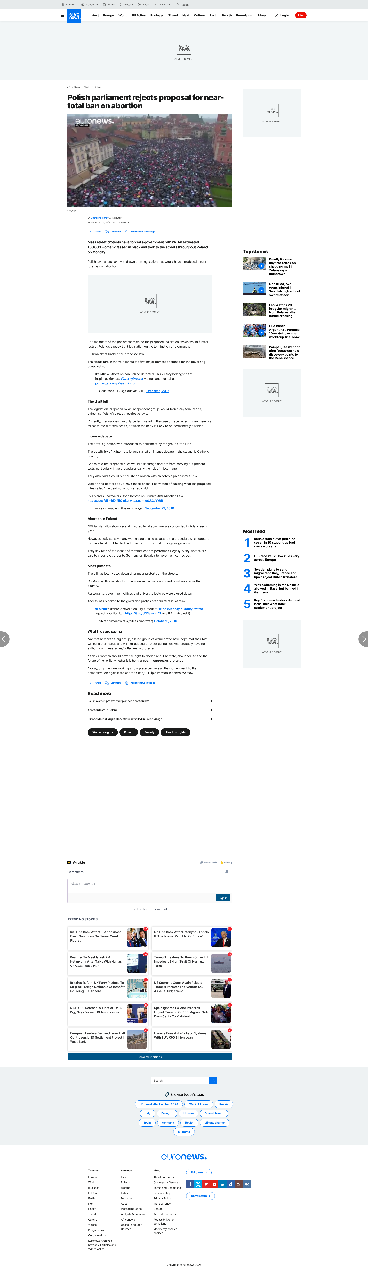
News (77, 87)
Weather (126, 1187)
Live (301, 15)
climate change (215, 1122)
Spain (147, 1122)
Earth (213, 15)
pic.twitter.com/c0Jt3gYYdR (143, 500)
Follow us (126, 1198)
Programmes (96, 1229)
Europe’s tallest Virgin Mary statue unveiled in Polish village (125, 719)
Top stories (255, 251)
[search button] (178, 5)
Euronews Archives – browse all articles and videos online (102, 1244)
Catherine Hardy (99, 217)
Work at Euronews (165, 1214)
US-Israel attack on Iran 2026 (159, 1104)
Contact (158, 1208)
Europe (108, 15)
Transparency (162, 1203)
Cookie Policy (162, 1192)
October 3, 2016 (165, 621)
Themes (93, 1170)
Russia (223, 1104)
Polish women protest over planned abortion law (118, 701)
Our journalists (97, 1235)
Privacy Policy (162, 1198)
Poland (98, 87)
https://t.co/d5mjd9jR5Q (105, 500)
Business (157, 15)
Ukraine (188, 1113)
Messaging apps (131, 1208)
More (157, 1170)
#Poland (101, 609)
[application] (149, 160)
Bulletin (125, 1182)
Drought (166, 1113)
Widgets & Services (133, 1214)
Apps (124, 1203)
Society (149, 732)
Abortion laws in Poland (103, 710)
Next (185, 15)
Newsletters (199, 1195)
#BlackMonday (169, 609)
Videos (92, 1224)
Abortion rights (175, 732)
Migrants (184, 1131)
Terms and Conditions (167, 1187)
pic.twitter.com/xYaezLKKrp (115, 383)
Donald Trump (214, 1113)
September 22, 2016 (159, 508)
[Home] (68, 87)
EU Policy (139, 15)
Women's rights (102, 732)
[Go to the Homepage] (74, 16)
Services (126, 1170)
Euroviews (244, 15)
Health (227, 15)
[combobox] (197, 5)
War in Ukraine (198, 1104)
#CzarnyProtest (132, 379)
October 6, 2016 (157, 391)
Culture (199, 15)
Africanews (128, 1219)
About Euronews (164, 1177)
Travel (173, 15)
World (122, 15)
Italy (147, 1113)
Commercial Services (167, 1182)
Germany (168, 1122)
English (69, 4)
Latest (94, 15)
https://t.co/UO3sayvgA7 (143, 613)
